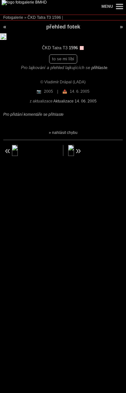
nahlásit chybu (65, 132)
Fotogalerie (13, 17)
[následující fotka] (95, 150)
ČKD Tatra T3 (39, 17)
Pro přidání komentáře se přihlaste (33, 114)
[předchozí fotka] (30, 150)
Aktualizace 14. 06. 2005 (75, 101)
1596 (56, 17)
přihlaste (99, 67)
